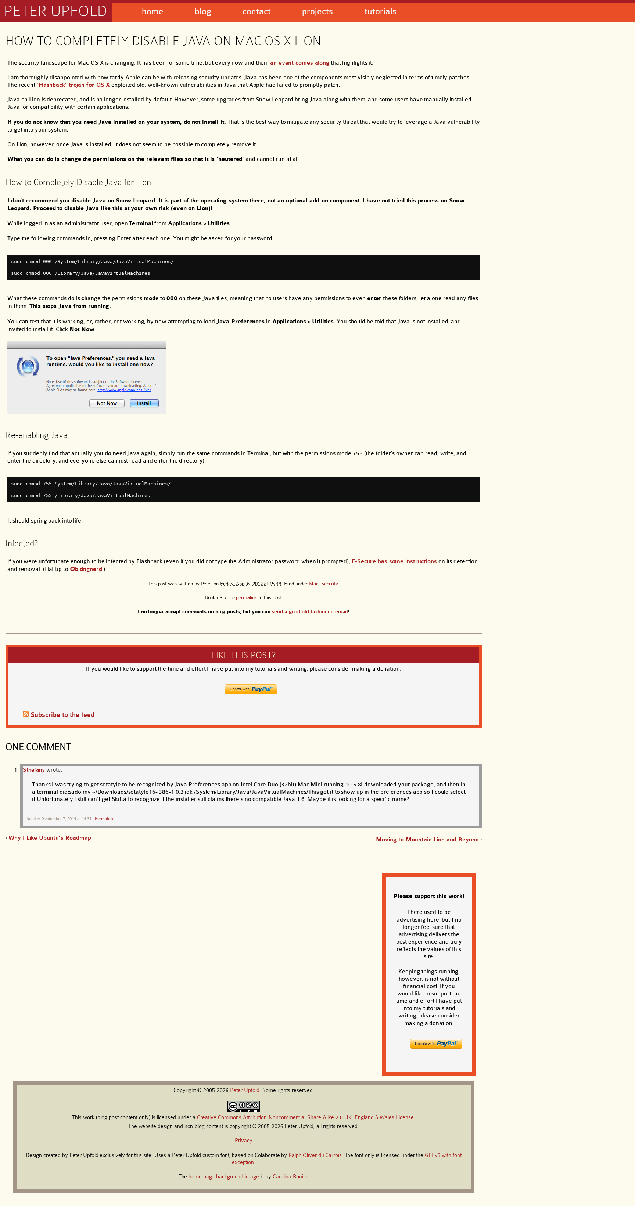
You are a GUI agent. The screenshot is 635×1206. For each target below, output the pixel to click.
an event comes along (299, 63)
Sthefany (34, 770)
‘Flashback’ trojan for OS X (73, 85)
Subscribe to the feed (62, 715)
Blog (203, 12)
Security (329, 583)
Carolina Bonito (290, 1177)
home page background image (224, 1177)
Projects (317, 12)
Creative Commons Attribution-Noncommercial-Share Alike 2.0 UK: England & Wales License (305, 1118)
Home (153, 12)
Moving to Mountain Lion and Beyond (427, 839)
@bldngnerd (86, 569)
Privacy (243, 1141)
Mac (313, 583)
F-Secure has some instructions (394, 561)
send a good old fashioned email (310, 612)
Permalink (104, 818)
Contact (257, 12)
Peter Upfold (55, 11)
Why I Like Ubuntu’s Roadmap (49, 837)
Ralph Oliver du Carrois (315, 1155)
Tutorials (381, 12)
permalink (246, 597)
